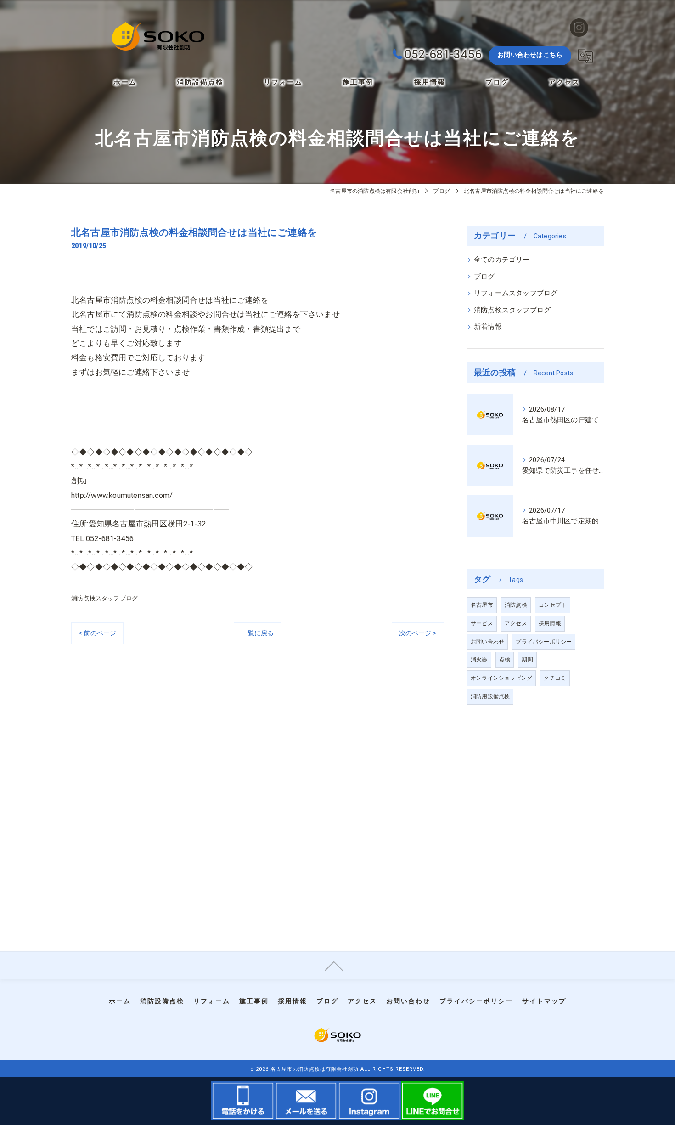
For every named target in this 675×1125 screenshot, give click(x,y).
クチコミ (555, 678)
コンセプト (553, 605)
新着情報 (488, 327)
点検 (504, 659)
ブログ (484, 277)
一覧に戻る (257, 633)
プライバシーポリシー (544, 642)
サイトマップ (544, 1001)
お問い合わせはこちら (529, 54)
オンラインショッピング (501, 678)
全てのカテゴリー (502, 260)
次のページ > (418, 633)
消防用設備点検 (490, 696)
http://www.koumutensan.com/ (122, 495)
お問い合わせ (487, 642)
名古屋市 (482, 605)
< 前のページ (97, 633)
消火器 (479, 659)
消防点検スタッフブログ (104, 598)
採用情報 (550, 623)
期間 (527, 659)
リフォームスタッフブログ (515, 293)
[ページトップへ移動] (334, 965)
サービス (482, 623)
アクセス (516, 623)
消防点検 (516, 605)
